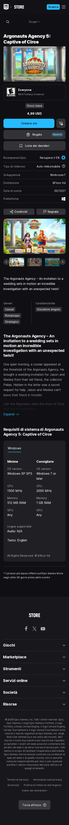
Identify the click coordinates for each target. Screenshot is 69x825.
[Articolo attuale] (16, 262)
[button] (34, 414)
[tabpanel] (34, 485)
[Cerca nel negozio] (7, 22)
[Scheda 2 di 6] (34, 262)
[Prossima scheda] (63, 262)
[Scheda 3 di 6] (52, 262)
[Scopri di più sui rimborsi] (64, 166)
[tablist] (34, 448)
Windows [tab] (14, 448)
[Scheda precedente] (6, 262)
